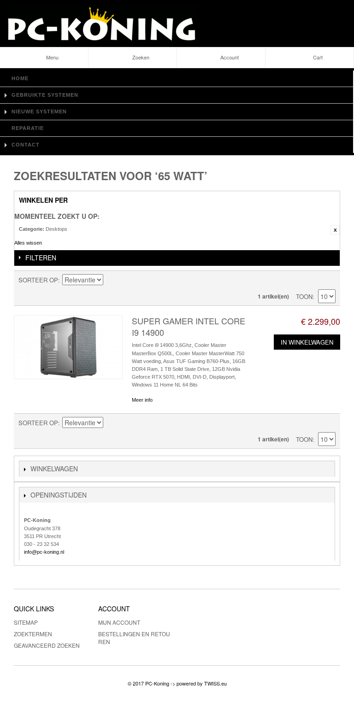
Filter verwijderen (335, 229)
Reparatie (28, 128)
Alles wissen (28, 243)
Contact (26, 144)
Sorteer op (38, 279)
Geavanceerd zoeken (47, 645)
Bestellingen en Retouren (134, 637)
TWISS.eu (215, 683)
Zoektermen (33, 634)
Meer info (142, 400)
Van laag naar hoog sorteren (111, 280)
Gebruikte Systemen (45, 95)
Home (20, 78)
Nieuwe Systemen (39, 111)
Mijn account (119, 622)
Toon (304, 296)
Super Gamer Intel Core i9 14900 (188, 326)
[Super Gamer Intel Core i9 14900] (68, 347)
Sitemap (26, 622)
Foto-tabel (312, 280)
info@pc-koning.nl (44, 552)
